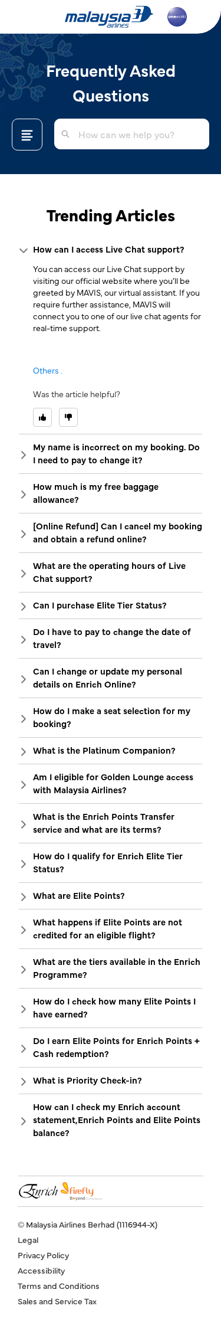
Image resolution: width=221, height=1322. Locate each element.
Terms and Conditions (59, 1285)
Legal (28, 1239)
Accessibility (41, 1270)
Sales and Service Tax (57, 1301)
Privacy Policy (43, 1255)
